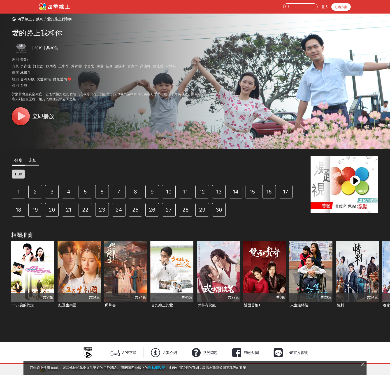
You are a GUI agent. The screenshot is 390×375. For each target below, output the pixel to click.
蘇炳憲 (51, 66)
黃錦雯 (76, 66)
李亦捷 (25, 66)
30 (219, 210)
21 (68, 210)
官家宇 (133, 66)
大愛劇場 (44, 79)
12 (202, 192)
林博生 (25, 72)
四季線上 (24, 19)
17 (285, 192)
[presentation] (4, 274)
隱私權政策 (156, 368)
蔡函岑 (120, 66)
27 (169, 210)
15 (252, 192)
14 (235, 192)
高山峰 (145, 66)
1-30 (18, 174)
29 (202, 210)
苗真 (109, 66)
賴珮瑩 (158, 66)
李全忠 (89, 66)
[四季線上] (54, 6)
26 (152, 210)
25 (135, 210)
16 (269, 192)
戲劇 (39, 19)
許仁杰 (38, 66)
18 (18, 210)
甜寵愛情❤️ (62, 79)
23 (102, 210)
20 (52, 210)
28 (185, 210)
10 (169, 192)
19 (35, 210)
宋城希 (170, 66)
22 (85, 210)
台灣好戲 (27, 79)
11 (185, 192)
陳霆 (100, 66)
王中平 (63, 66)
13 (219, 192)
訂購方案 (341, 7)
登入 (324, 7)
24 (119, 210)
